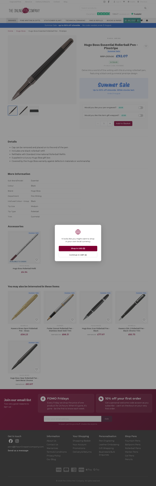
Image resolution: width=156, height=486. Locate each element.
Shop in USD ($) (78, 248)
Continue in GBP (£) (78, 255)
